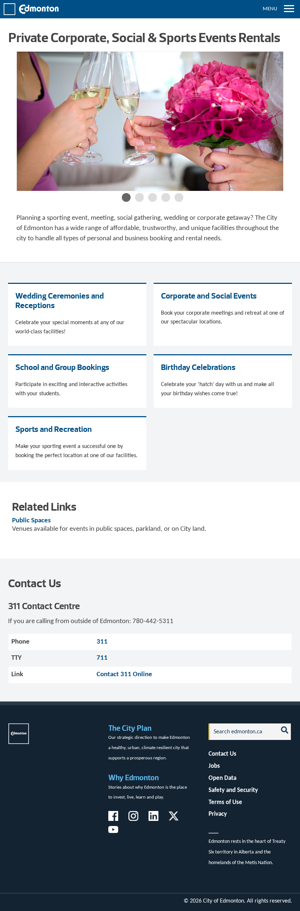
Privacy (218, 814)
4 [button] (165, 197)
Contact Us (222, 754)
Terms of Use (225, 802)
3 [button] (152, 197)
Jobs (214, 766)
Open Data (222, 778)
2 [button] (139, 197)
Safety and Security (233, 790)
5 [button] (179, 197)
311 (102, 641)
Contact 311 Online (124, 674)
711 (102, 658)
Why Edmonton (133, 777)
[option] (150, 121)
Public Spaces (31, 520)
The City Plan (129, 728)
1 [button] (126, 197)
